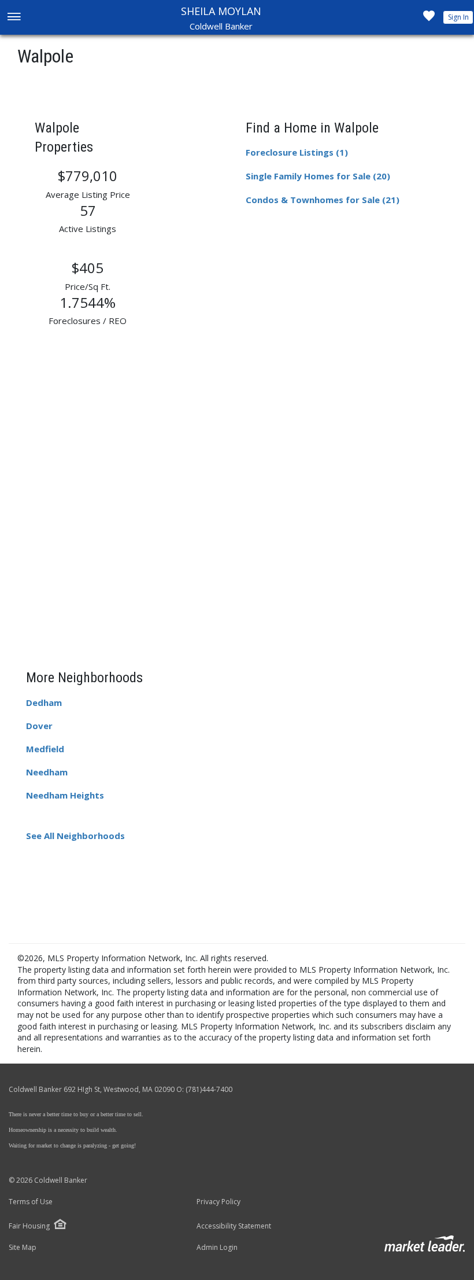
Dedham (44, 702)
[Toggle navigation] (13, 17)
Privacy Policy (218, 1202)
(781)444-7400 (209, 1089)
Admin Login (217, 1247)
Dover (39, 725)
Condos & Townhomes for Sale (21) (322, 199)
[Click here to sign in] (429, 19)
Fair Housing (29, 1226)
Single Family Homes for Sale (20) (318, 176)
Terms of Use (31, 1202)
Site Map (22, 1247)
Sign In (458, 17)
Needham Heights (65, 795)
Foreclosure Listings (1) (297, 152)
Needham (47, 772)
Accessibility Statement (234, 1226)
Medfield (45, 749)
